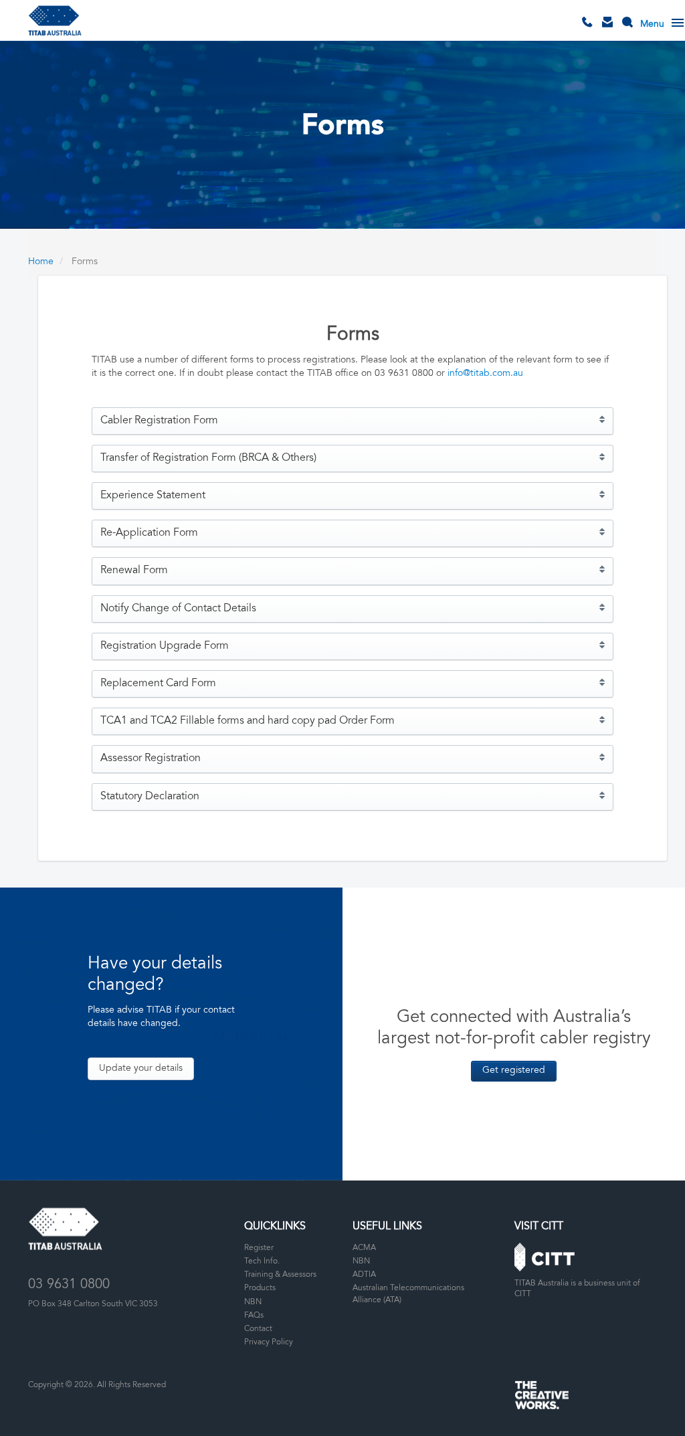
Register (259, 1248)
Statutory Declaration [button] (149, 796)
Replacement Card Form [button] (158, 683)
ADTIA (364, 1275)
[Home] (55, 20)
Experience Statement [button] (152, 495)
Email (610, 32)
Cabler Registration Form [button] (159, 420)
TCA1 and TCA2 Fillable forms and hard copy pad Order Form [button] (247, 721)
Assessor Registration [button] (150, 758)
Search (630, 32)
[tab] (352, 421)
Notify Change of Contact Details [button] (178, 608)
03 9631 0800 (590, 32)
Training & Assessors (280, 1275)
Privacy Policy (268, 1342)
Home (41, 262)
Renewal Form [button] (134, 570)
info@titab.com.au (485, 374)
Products (260, 1288)
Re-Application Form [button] (149, 533)
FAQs (254, 1316)
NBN (253, 1302)
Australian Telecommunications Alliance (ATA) (408, 1294)
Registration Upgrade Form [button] (164, 646)
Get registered (513, 1070)
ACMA (364, 1248)
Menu (652, 24)
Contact (258, 1329)
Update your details (141, 1068)
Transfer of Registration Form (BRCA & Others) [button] (208, 458)
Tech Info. (262, 1261)
